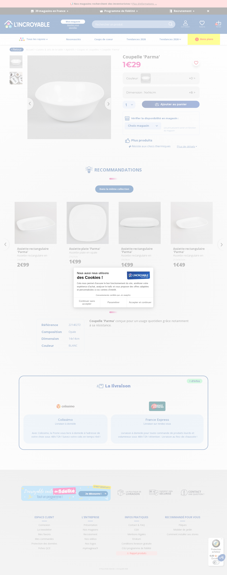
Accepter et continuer (140, 302)
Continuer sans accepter (87, 302)
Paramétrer (113, 302)
